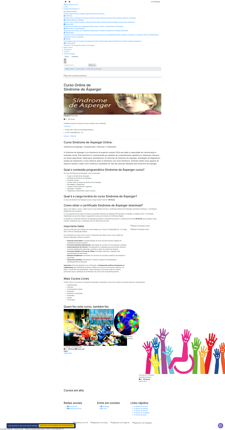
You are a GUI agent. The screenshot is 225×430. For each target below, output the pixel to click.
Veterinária (80, 37)
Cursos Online (80, 69)
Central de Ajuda (69, 54)
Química (125, 18)
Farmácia (81, 41)
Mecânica (125, 30)
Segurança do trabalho (98, 30)
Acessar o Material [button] (70, 136)
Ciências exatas (94, 18)
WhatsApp (105, 406)
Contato (66, 52)
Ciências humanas (106, 18)
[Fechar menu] (65, 59)
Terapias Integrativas (134, 41)
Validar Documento (141, 408)
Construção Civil (77, 30)
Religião (115, 22)
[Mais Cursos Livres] (71, 4)
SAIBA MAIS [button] (68, 353)
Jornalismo (139, 35)
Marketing (67, 37)
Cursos (66, 7)
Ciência (72, 18)
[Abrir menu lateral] (65, 62)
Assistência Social (70, 35)
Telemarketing (153, 35)
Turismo (73, 37)
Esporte (75, 41)
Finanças (77, 14)
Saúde (110, 41)
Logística (88, 14)
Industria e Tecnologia (71, 45)
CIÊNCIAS (68, 16)
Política (145, 35)
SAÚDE (67, 39)
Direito (118, 35)
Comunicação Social (99, 35)
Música (110, 22)
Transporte (131, 22)
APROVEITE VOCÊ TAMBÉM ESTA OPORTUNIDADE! (56, 425)
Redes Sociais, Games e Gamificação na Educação (106, 26)
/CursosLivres (73, 406)
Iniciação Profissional (128, 35)
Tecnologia (90, 45)
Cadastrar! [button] (67, 126)
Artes (71, 22)
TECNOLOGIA (70, 43)
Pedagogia (85, 26)
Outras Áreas (122, 22)
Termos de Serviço (141, 410)
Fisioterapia (89, 41)
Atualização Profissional (84, 35)
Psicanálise (116, 41)
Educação (67, 26)
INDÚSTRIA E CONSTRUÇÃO (75, 28)
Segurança (86, 30)
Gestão (82, 14)
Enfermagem (68, 41)
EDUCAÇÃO (69, 24)
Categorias (67, 9)
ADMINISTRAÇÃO (71, 11)
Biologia (66, 18)
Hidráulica (118, 30)
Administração (68, 14)
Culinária (76, 22)
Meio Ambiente (102, 22)
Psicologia (123, 41)
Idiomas (94, 22)
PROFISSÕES (69, 33)
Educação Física (76, 26)
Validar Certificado (141, 406)
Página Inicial (69, 69)
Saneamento (110, 30)
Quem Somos (68, 47)
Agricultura (67, 30)
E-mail (104, 408)
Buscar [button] (93, 65)
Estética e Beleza (85, 22)
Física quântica (118, 18)
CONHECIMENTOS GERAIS (74, 20)
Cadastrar (75, 56)
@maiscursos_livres (74, 408)
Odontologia (103, 41)
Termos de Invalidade (142, 413)
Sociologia (132, 18)
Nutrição (96, 41)
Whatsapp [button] (156, 2)
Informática (82, 45)
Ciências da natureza (82, 18)
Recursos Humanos (98, 14)
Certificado (67, 49)
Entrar (67, 56)
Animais (66, 22)
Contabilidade (111, 35)
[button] (65, 1)
